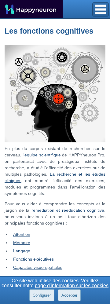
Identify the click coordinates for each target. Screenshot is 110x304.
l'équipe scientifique (42, 154)
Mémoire (21, 242)
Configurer (42, 295)
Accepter (69, 295)
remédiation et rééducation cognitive (68, 210)
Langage (21, 250)
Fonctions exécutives (33, 259)
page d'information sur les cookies (71, 285)
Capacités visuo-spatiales (37, 267)
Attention (21, 234)
